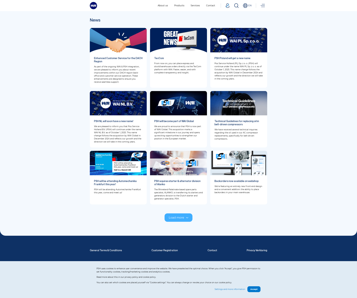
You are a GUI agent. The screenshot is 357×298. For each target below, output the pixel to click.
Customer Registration (164, 250)
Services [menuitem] (195, 5)
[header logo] (93, 5)
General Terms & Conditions (106, 250)
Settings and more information (230, 289)
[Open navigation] (262, 5)
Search (236, 5)
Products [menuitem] (179, 5)
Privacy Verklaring (257, 250)
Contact (212, 250)
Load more (176, 217)
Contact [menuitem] (210, 5)
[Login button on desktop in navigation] (227, 5)
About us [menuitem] (163, 5)
